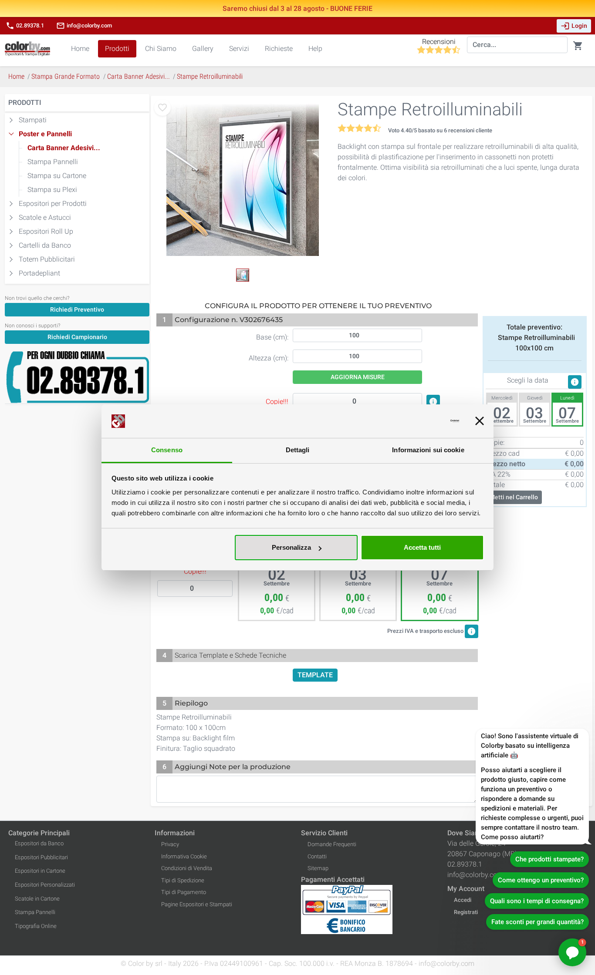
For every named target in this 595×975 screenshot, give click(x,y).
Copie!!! (195, 571)
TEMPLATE (315, 675)
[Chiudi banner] (479, 421)
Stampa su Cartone (56, 175)
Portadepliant (39, 273)
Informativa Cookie (184, 856)
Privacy (170, 844)
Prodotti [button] (117, 48)
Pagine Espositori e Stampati (196, 904)
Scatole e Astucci (45, 217)
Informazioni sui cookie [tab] (428, 450)
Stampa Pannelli (52, 162)
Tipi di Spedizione (182, 880)
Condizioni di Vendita (186, 868)
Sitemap (318, 868)
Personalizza (291, 547)
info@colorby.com (84, 25)
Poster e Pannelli (45, 134)
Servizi (239, 48)
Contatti (317, 856)
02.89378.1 (25, 25)
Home (80, 48)
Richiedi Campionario (77, 336)
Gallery (202, 48)
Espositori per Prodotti (53, 203)
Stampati (33, 120)
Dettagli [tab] (298, 450)
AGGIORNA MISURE (358, 376)
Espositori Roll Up (46, 231)
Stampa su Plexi (52, 189)
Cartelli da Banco (45, 245)
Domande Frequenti (332, 844)
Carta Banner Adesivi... (63, 148)
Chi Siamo (160, 48)
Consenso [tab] (167, 450)
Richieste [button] (279, 48)
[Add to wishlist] (162, 107)
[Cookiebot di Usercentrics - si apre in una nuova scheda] (421, 421)
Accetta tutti (422, 547)
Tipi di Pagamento (183, 892)
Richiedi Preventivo (77, 309)
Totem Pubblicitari (47, 259)
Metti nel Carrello (514, 497)
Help (315, 48)
